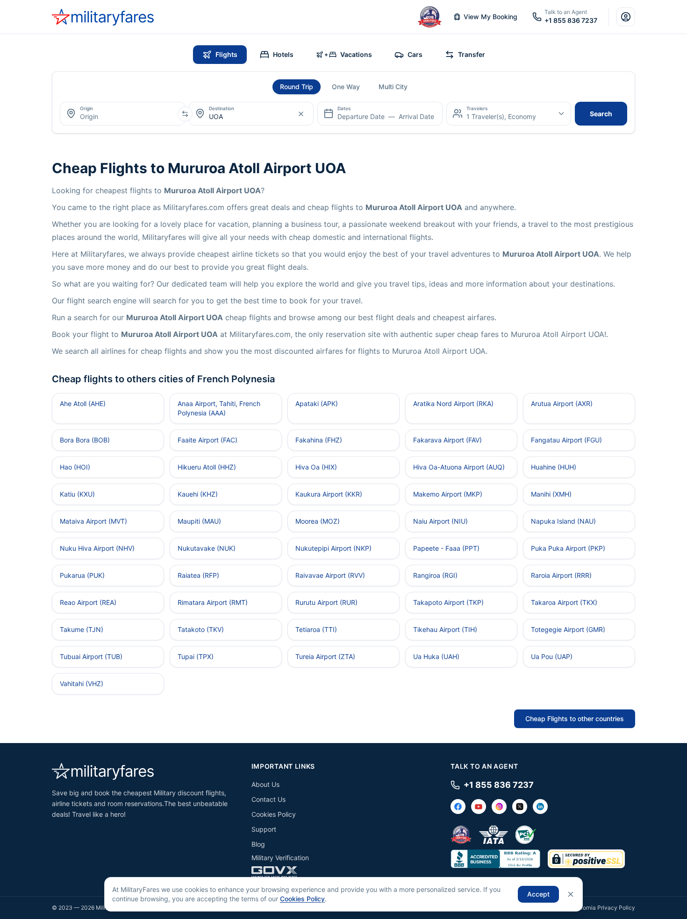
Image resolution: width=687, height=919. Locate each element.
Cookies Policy (273, 814)
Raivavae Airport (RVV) (330, 575)
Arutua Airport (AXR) (562, 403)
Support (263, 829)
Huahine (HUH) (553, 467)
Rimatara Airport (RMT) (213, 602)
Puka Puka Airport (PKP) (568, 548)
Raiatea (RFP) (198, 575)
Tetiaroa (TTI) (316, 629)
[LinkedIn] (540, 806)
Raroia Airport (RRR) (561, 575)
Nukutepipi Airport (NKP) (333, 548)
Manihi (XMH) (551, 494)
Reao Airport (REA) (88, 602)
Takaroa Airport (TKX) (564, 602)
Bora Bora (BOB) (85, 440)
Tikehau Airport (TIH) (445, 629)
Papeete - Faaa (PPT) (446, 548)
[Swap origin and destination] (185, 113)
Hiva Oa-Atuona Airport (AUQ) (459, 467)
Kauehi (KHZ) (198, 494)
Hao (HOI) (75, 467)
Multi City (393, 87)
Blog (258, 844)
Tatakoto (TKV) (201, 629)
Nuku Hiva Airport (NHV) (97, 548)
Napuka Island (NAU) (563, 521)
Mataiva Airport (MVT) (93, 521)
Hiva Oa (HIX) (316, 467)
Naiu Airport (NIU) (440, 521)
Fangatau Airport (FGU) (566, 440)
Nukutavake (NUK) (207, 548)
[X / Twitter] (519, 806)
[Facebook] (458, 806)
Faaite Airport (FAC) (207, 440)
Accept (538, 894)
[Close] (570, 894)
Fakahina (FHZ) (318, 440)
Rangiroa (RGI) (435, 575)
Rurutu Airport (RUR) (326, 602)
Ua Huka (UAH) (436, 656)
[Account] (625, 16)
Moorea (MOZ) (317, 521)
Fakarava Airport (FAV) (447, 440)
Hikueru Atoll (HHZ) (207, 467)
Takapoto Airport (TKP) (448, 602)
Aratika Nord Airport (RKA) (453, 403)
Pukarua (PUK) (82, 575)
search (601, 114)
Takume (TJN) (81, 629)
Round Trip (296, 87)
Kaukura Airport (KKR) (328, 494)
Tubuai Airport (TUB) (91, 656)
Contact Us (268, 799)
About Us (265, 784)
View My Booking (490, 17)
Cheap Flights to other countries (574, 719)
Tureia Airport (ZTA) (325, 656)
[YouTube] (478, 806)
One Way (346, 87)
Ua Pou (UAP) (551, 656)
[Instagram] (499, 806)
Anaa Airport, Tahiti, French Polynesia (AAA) (219, 408)
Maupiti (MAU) (199, 521)
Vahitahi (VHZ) (81, 683)
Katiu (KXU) (77, 494)
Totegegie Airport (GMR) (568, 629)
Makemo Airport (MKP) (447, 494)
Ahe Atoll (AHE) (83, 403)
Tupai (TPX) (196, 656)
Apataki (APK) (316, 403)
